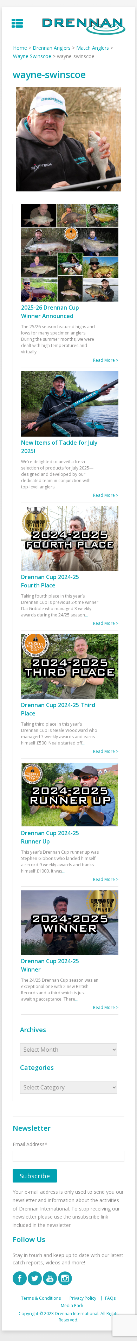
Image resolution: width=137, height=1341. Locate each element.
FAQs (110, 1298)
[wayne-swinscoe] (68, 139)
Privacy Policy (83, 1298)
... (38, 352)
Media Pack (72, 1306)
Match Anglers (92, 47)
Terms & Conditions (41, 1298)
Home (20, 47)
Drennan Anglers (52, 47)
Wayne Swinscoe (32, 56)
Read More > (105, 360)
